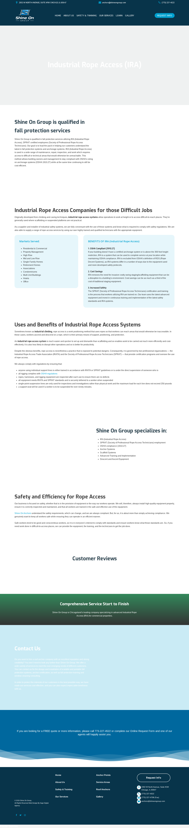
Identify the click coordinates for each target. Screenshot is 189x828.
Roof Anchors (103, 789)
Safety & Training (63, 789)
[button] (153, 778)
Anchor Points (103, 775)
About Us (60, 782)
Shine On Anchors (23, 513)
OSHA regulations (49, 374)
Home (58, 775)
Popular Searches (9, 826)
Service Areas (103, 782)
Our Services (61, 797)
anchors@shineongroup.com (114, 2)
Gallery (99, 797)
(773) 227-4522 (168, 2)
